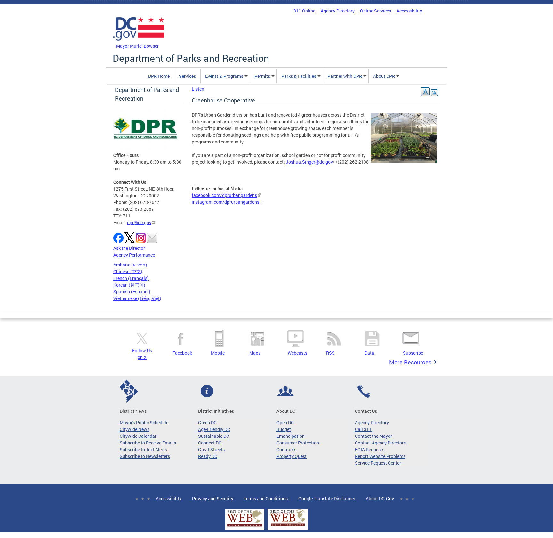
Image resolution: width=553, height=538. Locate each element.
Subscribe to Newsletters (145, 456)
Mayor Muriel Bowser (137, 46)
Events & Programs (224, 76)
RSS (330, 353)
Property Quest (291, 456)
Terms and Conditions (266, 498)
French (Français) (131, 278)
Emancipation (290, 436)
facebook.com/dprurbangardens (224, 195)
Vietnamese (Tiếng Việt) (137, 298)
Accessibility (409, 11)
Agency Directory (338, 11)
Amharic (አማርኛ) (130, 265)
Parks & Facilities (298, 76)
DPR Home (159, 76)
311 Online (304, 11)
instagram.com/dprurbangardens (225, 202)
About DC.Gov (380, 498)
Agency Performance (134, 255)
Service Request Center (378, 463)
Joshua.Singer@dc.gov (309, 162)
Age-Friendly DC (214, 429)
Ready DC (207, 456)
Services (187, 76)
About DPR (384, 76)
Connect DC (209, 443)
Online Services (375, 11)
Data (369, 353)
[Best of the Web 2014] (244, 526)
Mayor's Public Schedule (144, 423)
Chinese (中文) (127, 271)
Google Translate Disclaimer (326, 498)
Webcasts (297, 353)
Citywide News (134, 429)
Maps (254, 353)
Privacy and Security (212, 498)
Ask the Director (129, 248)
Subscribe (413, 353)
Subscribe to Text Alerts (143, 449)
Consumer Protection (297, 443)
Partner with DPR (344, 76)
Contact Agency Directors (380, 443)
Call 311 (363, 429)
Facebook (182, 353)
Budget (283, 429)
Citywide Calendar (138, 436)
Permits (262, 76)
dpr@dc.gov (139, 222)
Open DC (285, 423)
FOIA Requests (369, 449)
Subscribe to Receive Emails (148, 443)
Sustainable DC (213, 436)
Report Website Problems (380, 456)
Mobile (218, 353)
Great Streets (211, 449)
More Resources (410, 362)
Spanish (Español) (131, 292)
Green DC (207, 423)
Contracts (286, 449)
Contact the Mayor (373, 436)
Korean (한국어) (129, 285)
